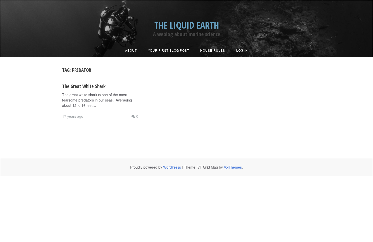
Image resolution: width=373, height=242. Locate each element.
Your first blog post (168, 50)
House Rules (212, 50)
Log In (242, 50)
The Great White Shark (84, 86)
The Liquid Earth (186, 25)
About (131, 50)
